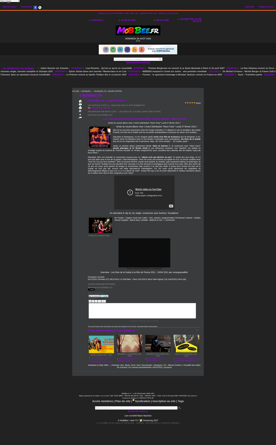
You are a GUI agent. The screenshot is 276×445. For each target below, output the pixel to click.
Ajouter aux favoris (100, 108)
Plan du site (128, 20)
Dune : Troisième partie (250, 74)
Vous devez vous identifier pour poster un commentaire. (144, 321)
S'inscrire (249, 7)
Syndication (142, 401)
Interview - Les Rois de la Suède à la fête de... (139, 268)
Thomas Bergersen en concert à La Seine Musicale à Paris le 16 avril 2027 (186, 68)
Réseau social (9, 7)
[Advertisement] (138, 83)
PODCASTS (97, 20)
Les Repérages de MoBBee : (19, 68)
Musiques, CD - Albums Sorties (108, 91)
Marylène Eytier (151, 112)
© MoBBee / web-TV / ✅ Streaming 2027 (138, 420)
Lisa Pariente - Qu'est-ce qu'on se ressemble (109, 68)
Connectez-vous (266, 7)
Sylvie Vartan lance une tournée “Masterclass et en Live (97, 71)
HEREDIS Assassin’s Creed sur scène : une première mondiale (174, 71)
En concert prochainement (140, 367)
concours (168, 367)
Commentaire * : (93, 298)
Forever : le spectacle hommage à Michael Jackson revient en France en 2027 (182, 74)
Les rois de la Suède (130, 112)
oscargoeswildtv (157, 268)
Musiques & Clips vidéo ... (99, 365)
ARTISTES (157, 367)
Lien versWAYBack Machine (138, 415)
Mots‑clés (162, 20)
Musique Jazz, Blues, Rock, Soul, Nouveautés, (132, 365)
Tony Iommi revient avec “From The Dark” (156, 360)
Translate (13, 2)
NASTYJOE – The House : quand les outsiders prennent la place (186, 360)
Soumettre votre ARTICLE (191, 20)
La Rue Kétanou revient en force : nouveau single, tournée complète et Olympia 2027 (101, 359)
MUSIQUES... (87, 91)
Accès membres (102, 401)
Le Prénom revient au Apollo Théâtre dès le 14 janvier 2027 (96, 74)
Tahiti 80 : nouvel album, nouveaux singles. (127, 360)
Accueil (75, 91)
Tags (181, 401)
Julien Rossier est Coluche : (55, 68)
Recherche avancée (138, 62)
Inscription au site (164, 401)
